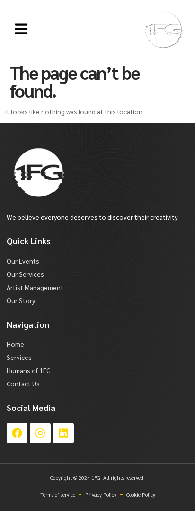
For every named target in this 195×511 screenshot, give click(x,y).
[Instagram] (40, 433)
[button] (21, 30)
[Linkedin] (63, 433)
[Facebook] (17, 433)
